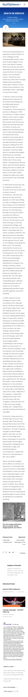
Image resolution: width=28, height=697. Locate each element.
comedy (8, 605)
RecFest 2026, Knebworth (11, 589)
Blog (4, 19)
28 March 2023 (7, 616)
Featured (15, 19)
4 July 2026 (20, 592)
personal (8, 21)
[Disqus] (14, 641)
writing (17, 605)
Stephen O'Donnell (12, 17)
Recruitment (15, 21)
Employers (9, 19)
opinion (21, 19)
